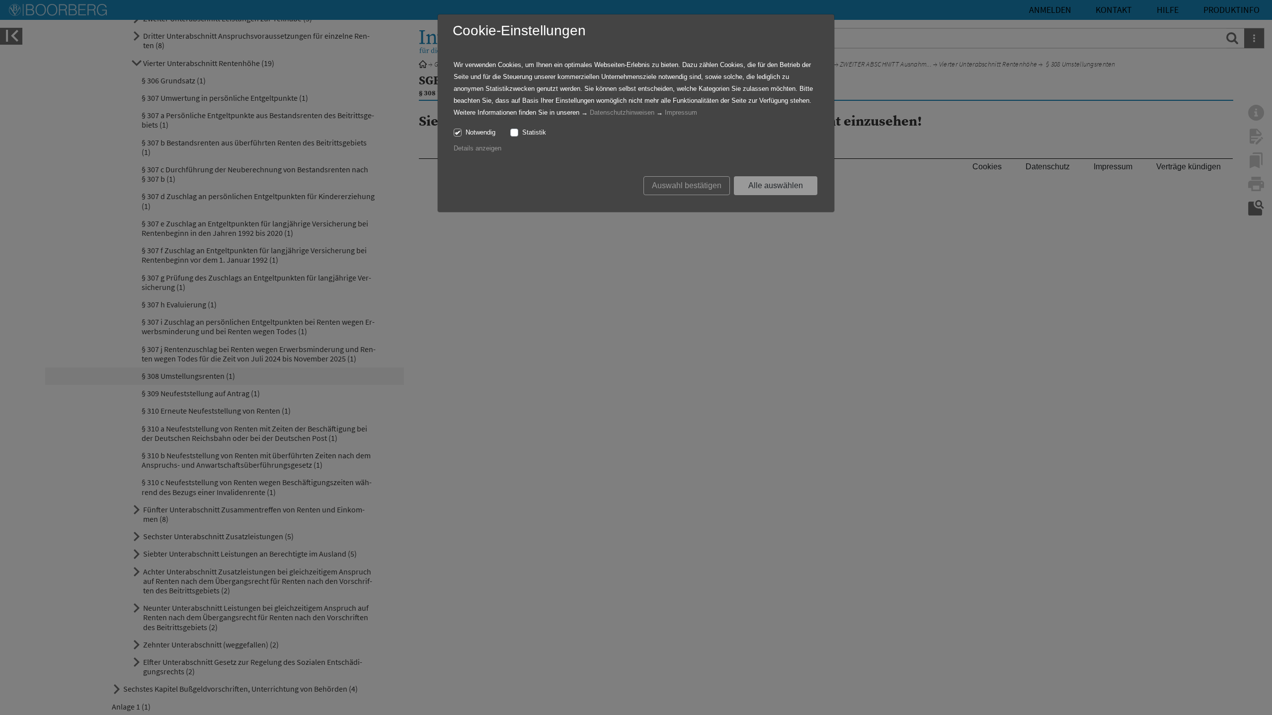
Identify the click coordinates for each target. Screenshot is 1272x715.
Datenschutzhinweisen (622, 112)
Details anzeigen (477, 148)
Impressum (681, 112)
